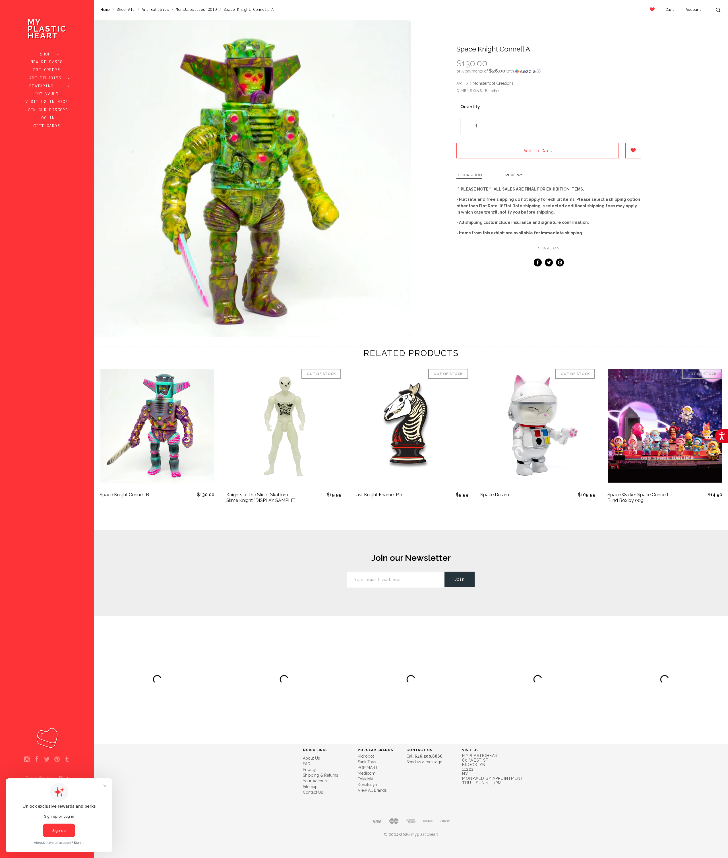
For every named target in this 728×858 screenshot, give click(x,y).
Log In (47, 118)
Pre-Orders (47, 70)
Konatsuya (367, 784)
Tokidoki (365, 779)
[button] (548, 71)
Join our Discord (47, 110)
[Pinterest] (57, 759)
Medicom (366, 773)
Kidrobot (366, 756)
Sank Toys (367, 762)
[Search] (718, 11)
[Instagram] (27, 759)
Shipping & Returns (320, 775)
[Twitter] (46, 759)
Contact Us (313, 792)
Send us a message (424, 762)
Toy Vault (47, 94)
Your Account (315, 781)
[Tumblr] (67, 759)
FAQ (307, 764)
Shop (47, 54)
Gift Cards (47, 126)
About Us (311, 758)
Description (469, 175)
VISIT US (470, 750)
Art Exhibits (47, 78)
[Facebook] (37, 759)
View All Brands (372, 790)
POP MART (368, 767)
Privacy (309, 769)
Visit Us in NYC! (47, 102)
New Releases (47, 62)
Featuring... (47, 86)
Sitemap (310, 786)
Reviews (514, 175)
